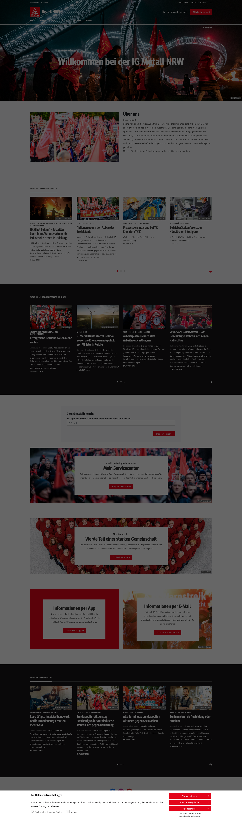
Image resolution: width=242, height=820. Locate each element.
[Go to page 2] (121, 271)
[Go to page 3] (124, 271)
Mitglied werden (200, 11)
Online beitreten (120, 557)
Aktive (53, 20)
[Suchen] (164, 12)
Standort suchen (163, 433)
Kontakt (193, 2)
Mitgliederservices (120, 486)
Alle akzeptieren (189, 795)
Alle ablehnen (189, 808)
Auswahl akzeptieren (189, 802)
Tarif (32, 20)
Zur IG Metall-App (74, 630)
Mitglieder (44, 3)
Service (77, 20)
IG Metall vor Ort (182, 2)
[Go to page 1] (117, 271)
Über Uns (65, 20)
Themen (42, 20)
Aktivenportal (34, 3)
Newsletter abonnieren (167, 632)
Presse (88, 20)
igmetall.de (202, 2)
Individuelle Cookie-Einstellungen (190, 813)
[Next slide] (210, 271)
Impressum (197, 816)
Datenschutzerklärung (186, 816)
